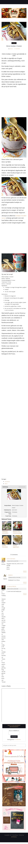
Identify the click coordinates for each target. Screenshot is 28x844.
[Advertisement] (14, 102)
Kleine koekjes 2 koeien (14, 46)
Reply (25, 571)
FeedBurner (18, 739)
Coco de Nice (11, 559)
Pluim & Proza (11, 586)
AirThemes (14, 837)
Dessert (14, 43)
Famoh (11, 48)
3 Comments (17, 48)
